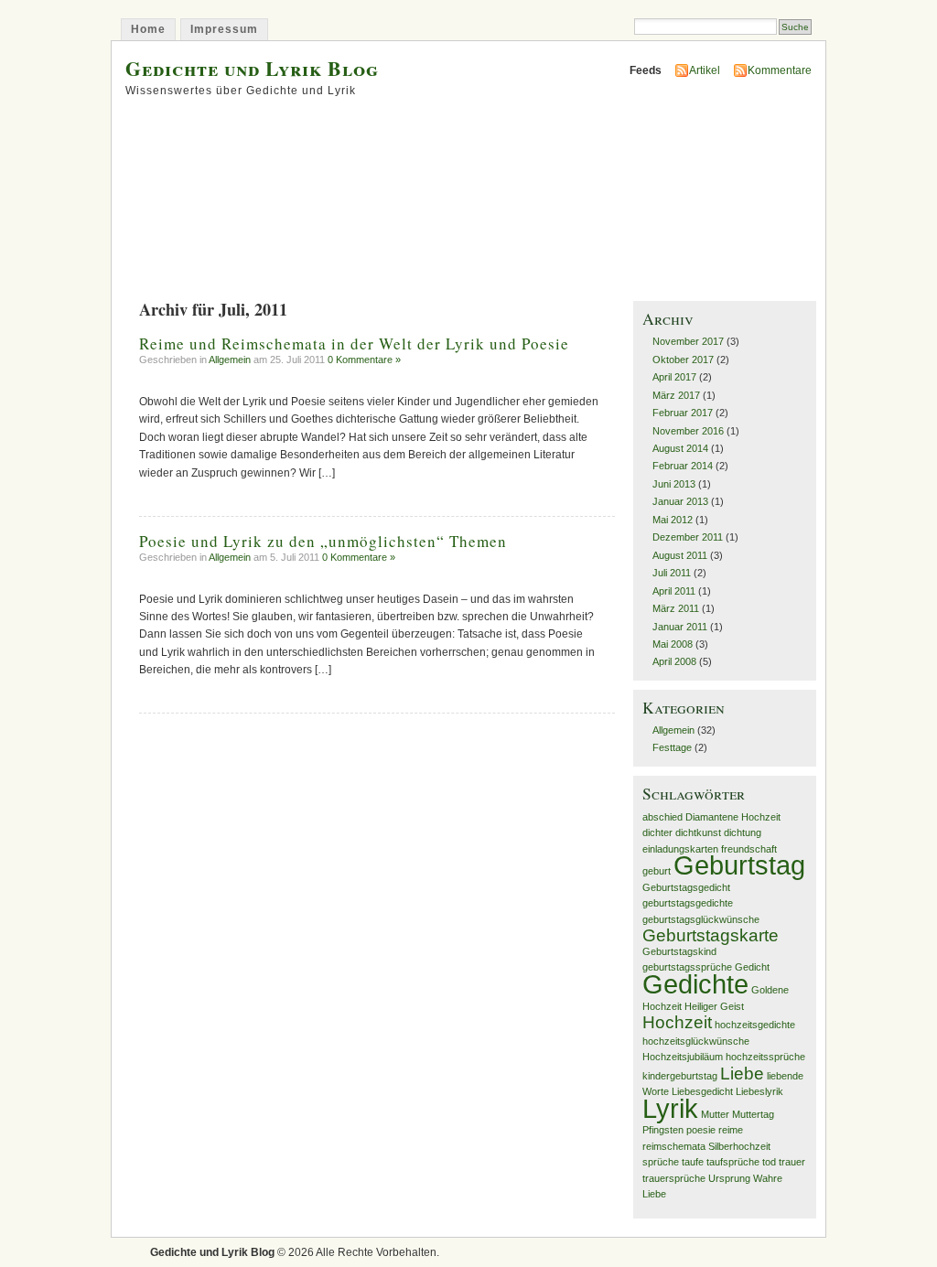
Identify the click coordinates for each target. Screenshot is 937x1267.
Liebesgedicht (702, 1091)
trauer (792, 1161)
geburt (656, 870)
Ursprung (729, 1178)
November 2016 (688, 430)
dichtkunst (698, 832)
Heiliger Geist (714, 1006)
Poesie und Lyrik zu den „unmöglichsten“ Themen (323, 541)
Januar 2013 (680, 501)
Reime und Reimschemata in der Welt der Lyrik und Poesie (354, 343)
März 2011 (675, 608)
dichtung (742, 832)
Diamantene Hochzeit (733, 816)
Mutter (715, 1114)
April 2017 (674, 376)
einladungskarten (680, 848)
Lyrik (670, 1108)
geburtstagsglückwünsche (700, 919)
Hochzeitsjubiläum (682, 1056)
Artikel (704, 70)
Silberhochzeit (739, 1146)
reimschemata (673, 1146)
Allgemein (230, 359)
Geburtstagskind (679, 951)
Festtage (672, 747)
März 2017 (676, 395)
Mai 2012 (672, 519)
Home (148, 29)
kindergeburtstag (679, 1075)
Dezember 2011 (687, 536)
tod (769, 1161)
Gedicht (752, 966)
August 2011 (679, 555)
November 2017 (688, 341)
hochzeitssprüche (765, 1056)
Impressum (224, 29)
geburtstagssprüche (687, 966)
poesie (701, 1129)
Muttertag (753, 1114)
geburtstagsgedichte (687, 902)
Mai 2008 (672, 644)
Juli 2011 (671, 572)
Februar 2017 (682, 412)
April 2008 (674, 661)
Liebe (742, 1073)
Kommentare (780, 70)
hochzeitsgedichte (755, 1024)
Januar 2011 (679, 626)
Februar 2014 (682, 465)
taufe (693, 1161)
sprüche (660, 1161)
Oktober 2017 (683, 359)
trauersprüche (673, 1178)
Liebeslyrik (759, 1091)
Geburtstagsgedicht (686, 887)
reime (730, 1129)
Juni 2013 (673, 483)
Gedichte (695, 984)
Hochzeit (677, 1022)
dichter (657, 832)
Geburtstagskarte (710, 935)
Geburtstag (739, 865)
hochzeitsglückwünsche (695, 1041)
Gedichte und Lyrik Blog (252, 68)
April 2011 (673, 590)
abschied (662, 816)
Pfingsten (663, 1129)
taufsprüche (732, 1161)
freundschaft (749, 848)
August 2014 (680, 448)
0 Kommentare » (364, 359)
